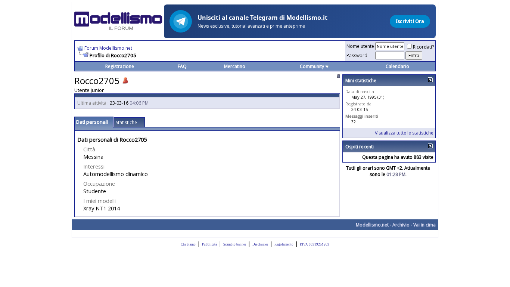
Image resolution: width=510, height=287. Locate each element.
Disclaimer (260, 244)
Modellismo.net (372, 225)
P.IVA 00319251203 (314, 244)
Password (356, 55)
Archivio (401, 225)
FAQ (182, 66)
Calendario (397, 66)
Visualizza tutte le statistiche (404, 133)
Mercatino (234, 66)
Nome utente (360, 46)
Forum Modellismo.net (108, 48)
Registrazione (119, 66)
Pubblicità (209, 244)
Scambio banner (234, 244)
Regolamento (283, 244)
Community (312, 66)
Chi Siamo (188, 244)
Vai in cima (424, 225)
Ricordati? (423, 47)
